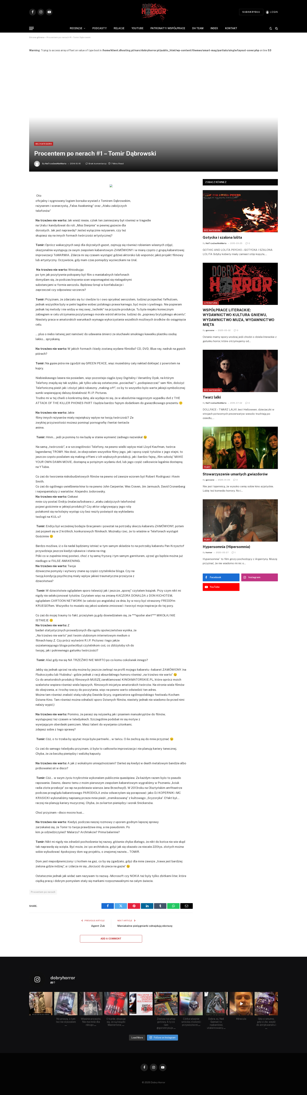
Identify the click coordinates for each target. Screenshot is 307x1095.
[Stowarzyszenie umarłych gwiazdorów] (240, 448)
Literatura (210, 303)
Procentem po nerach (43, 892)
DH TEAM (197, 28)
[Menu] (31, 28)
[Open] (40, 1003)
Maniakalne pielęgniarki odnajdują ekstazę (145, 925)
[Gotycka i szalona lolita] (240, 211)
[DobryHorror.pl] (153, 12)
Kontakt (231, 28)
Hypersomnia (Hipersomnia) (226, 547)
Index (214, 28)
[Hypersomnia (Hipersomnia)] (240, 520)
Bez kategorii (44, 144)
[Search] (276, 28)
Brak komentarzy (97, 163)
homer (209, 552)
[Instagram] (50, 1013)
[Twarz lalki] (240, 371)
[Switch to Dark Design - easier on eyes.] (271, 28)
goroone (210, 330)
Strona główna (36, 37)
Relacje (119, 28)
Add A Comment (111, 938)
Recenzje (76, 28)
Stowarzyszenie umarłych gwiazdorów (235, 474)
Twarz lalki (212, 397)
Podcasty (99, 28)
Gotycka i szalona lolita (222, 237)
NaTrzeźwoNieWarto (55, 163)
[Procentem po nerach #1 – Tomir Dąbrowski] (153, 112)
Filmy (207, 467)
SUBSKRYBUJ (251, 12)
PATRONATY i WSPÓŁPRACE (167, 28)
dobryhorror (40, 995)
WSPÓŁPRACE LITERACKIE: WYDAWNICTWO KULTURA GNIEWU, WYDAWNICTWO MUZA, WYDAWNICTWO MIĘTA (238, 317)
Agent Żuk (98, 925)
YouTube (137, 28)
